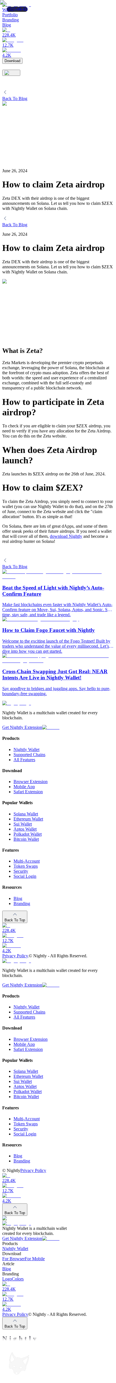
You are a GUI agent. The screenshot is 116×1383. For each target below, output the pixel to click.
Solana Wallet (26, 813)
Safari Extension (28, 791)
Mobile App (24, 786)
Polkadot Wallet (28, 834)
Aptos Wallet (25, 829)
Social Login (25, 876)
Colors (18, 1279)
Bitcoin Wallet (26, 839)
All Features (24, 759)
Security (21, 871)
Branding (22, 903)
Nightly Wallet (26, 749)
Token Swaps (26, 866)
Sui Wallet (23, 824)
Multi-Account (27, 861)
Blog (18, 898)
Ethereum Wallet (28, 819)
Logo (7, 1279)
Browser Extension (31, 781)
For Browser (13, 1259)
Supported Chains (29, 754)
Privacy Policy (15, 955)
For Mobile (35, 1259)
